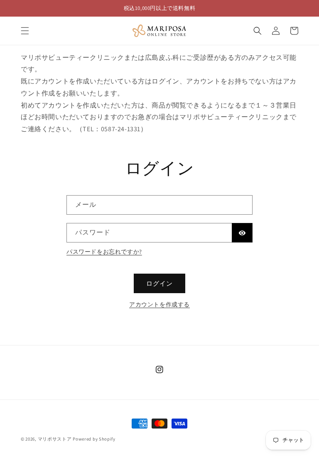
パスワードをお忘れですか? (104, 251)
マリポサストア (55, 439)
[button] (25, 31)
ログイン (159, 283)
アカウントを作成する (159, 304)
